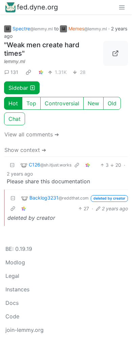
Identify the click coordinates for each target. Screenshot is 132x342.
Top (31, 103)
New (93, 103)
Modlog (15, 262)
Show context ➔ (25, 150)
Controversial (62, 103)
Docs (12, 302)
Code (12, 316)
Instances (17, 289)
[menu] (122, 7)
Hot (13, 103)
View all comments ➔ (31, 134)
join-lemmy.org (24, 329)
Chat (14, 118)
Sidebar (18, 87)
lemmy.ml (14, 61)
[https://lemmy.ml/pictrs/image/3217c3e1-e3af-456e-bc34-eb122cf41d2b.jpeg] (115, 53)
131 (14, 72)
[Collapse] (12, 165)
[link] (28, 72)
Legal (12, 275)
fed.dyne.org (37, 7)
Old (112, 103)
